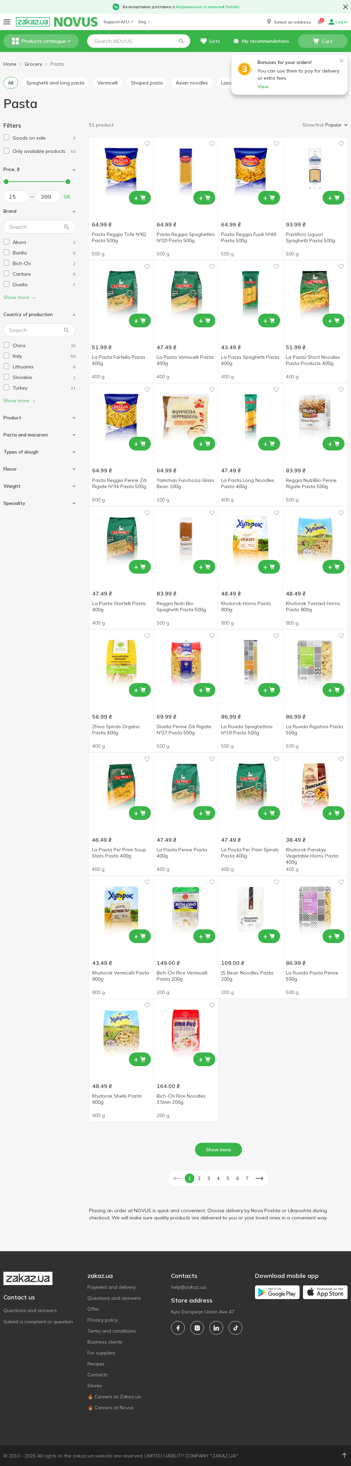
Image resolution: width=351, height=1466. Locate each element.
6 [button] (237, 1178)
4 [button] (218, 1178)
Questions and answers (30, 1310)
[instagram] (197, 1328)
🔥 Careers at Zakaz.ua (114, 1396)
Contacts (97, 1375)
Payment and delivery (111, 1287)
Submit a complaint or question (38, 1322)
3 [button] (208, 1178)
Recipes (96, 1364)
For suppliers (101, 1353)
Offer (93, 1309)
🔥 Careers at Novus (110, 1407)
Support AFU (116, 21)
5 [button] (228, 1178)
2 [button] (199, 1178)
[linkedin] (216, 1328)
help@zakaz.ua (188, 1287)
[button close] (345, 6)
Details (233, 6)
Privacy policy (102, 1320)
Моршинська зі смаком (199, 6)
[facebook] (178, 1328)
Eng (142, 21)
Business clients (104, 1342)
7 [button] (247, 1178)
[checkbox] (6, 137)
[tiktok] (235, 1328)
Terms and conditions (111, 1331)
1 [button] (189, 1178)
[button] (288, 22)
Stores (94, 1386)
